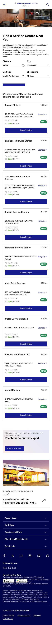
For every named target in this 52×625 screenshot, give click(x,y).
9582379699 (12, 405)
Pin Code (7, 61)
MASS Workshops (11, 76)
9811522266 (12, 121)
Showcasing (32, 72)
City (29, 61)
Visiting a (7, 72)
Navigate (41, 114)
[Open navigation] (4, 4)
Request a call (14, 449)
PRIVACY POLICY (23, 615)
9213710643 (12, 263)
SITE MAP (37, 615)
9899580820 (12, 370)
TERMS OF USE (8, 615)
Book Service (26, 130)
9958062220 (12, 299)
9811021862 (12, 334)
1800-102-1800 (9, 568)
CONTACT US (8, 619)
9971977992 (12, 227)
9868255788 (12, 192)
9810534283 (12, 156)
